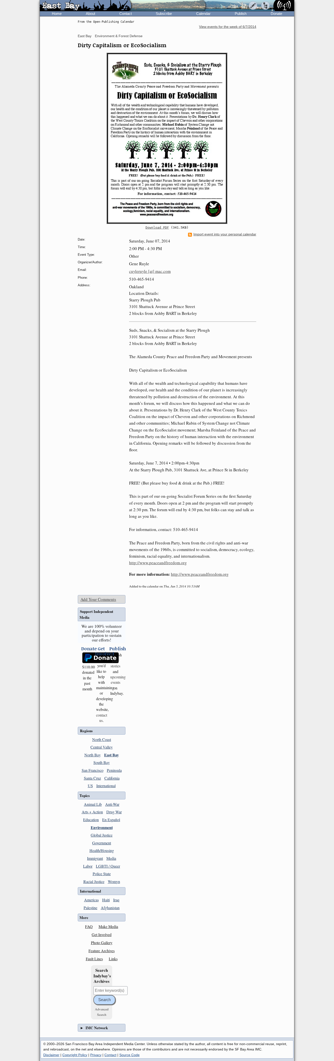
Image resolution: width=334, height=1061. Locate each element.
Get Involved (101, 934)
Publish (240, 13)
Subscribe (164, 13)
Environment (102, 827)
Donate (276, 13)
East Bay (84, 36)
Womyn (114, 881)
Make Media (108, 926)
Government (101, 842)
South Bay (101, 762)
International (106, 785)
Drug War (114, 811)
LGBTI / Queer (108, 866)
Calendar (203, 13)
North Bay (92, 754)
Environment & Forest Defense (119, 36)
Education (91, 819)
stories (115, 663)
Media (111, 858)
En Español (111, 819)
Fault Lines (94, 958)
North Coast (101, 739)
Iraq (116, 899)
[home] (85, 6)
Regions (86, 730)
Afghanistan (110, 907)
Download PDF (157, 227)
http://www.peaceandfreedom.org (158, 562)
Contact (125, 13)
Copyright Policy (74, 1055)
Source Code (129, 1055)
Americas (91, 899)
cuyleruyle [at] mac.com (150, 271)
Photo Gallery (101, 942)
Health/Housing (101, 850)
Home (57, 13)
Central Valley (101, 747)
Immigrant (95, 858)
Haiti (106, 899)
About (90, 13)
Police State (102, 873)
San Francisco (92, 770)
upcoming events (118, 679)
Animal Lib (93, 804)
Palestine (90, 907)
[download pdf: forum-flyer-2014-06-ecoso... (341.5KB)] (167, 138)
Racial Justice (93, 881)
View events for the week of (227, 27)
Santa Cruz (92, 778)
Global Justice (101, 835)
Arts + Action (92, 811)
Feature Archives (102, 950)
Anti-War (112, 804)
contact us (101, 717)
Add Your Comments (98, 599)
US (90, 785)
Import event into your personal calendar (224, 234)
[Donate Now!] (87, 657)
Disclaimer (51, 1055)
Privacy (95, 1055)
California (112, 778)
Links (113, 958)
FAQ (89, 926)
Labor (87, 866)
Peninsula (114, 770)
